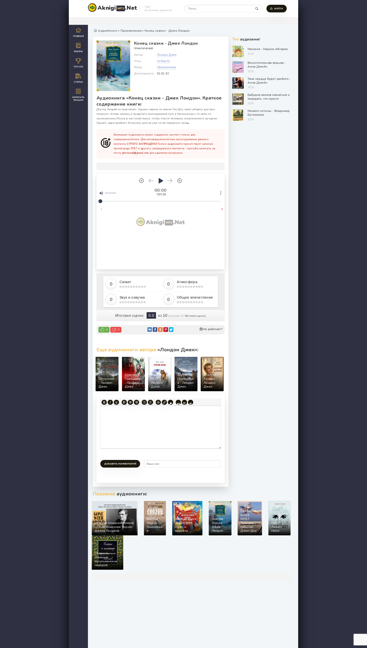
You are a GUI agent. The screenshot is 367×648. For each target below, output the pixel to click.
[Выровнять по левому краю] (124, 402)
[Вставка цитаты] (178, 402)
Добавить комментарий (120, 463)
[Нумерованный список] (150, 402)
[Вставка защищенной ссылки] (170, 402)
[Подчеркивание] (116, 402)
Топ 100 (78, 66)
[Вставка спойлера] (184, 402)
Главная (78, 36)
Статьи (78, 82)
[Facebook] (155, 329)
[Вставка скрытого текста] (190, 402)
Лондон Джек (167, 55)
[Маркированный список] (144, 402)
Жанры (78, 51)
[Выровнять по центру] (130, 402)
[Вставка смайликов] (158, 402)
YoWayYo (163, 61)
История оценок (195, 315)
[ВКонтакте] (149, 329)
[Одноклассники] (160, 329)
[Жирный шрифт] (104, 402)
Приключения (143, 48)
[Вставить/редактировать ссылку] (164, 402)
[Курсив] (110, 402)
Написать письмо (78, 99)
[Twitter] (171, 329)
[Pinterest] (165, 329)
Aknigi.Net (117, 8)
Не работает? (213, 329)
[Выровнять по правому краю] (136, 402)
